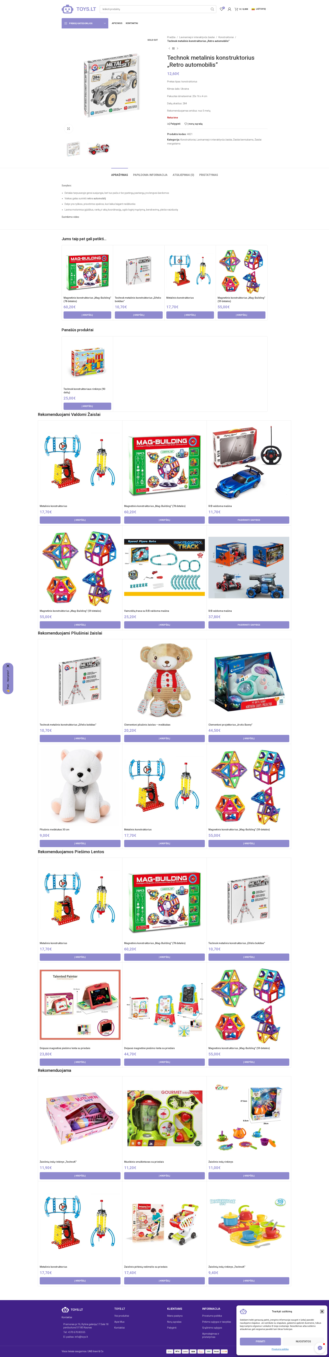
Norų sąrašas (174, 1321)
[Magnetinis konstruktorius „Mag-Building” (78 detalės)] (87, 271)
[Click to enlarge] (68, 128)
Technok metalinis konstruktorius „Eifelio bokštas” (68, 724)
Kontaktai (119, 1327)
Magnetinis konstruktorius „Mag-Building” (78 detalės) (155, 506)
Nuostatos (303, 1341)
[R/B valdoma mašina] (248, 462)
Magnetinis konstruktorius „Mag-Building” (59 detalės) (70, 611)
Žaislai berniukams (243, 139)
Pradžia (171, 37)
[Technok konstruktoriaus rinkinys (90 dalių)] (87, 362)
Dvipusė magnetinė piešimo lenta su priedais (65, 1048)
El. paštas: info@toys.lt (75, 1336)
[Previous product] (169, 49)
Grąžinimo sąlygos (212, 1327)
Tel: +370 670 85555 (74, 1332)
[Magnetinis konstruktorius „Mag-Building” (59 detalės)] (241, 271)
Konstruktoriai (226, 37)
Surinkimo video (70, 217)
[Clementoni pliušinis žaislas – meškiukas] (164, 681)
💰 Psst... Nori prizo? (8, 681)
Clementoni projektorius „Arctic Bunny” (230, 724)
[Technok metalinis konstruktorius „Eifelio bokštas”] (139, 271)
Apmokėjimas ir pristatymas (210, 1335)
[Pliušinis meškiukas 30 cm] (80, 786)
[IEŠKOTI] (212, 9)
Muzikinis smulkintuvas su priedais (144, 1161)
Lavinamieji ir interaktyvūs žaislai (197, 37)
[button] (322, 1311)
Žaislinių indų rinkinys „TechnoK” (58, 1161)
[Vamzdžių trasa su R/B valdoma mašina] (164, 567)
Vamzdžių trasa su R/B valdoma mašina (146, 611)
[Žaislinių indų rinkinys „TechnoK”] (80, 1118)
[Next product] (177, 49)
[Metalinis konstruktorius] (190, 271)
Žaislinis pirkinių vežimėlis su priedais (146, 1266)
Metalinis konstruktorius (180, 297)
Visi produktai (121, 1315)
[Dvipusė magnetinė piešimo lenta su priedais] (80, 1004)
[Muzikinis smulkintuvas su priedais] (164, 1118)
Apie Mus (119, 1321)
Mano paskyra (175, 1315)
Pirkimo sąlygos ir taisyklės (216, 1321)
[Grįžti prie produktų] (173, 49)
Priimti (260, 1341)
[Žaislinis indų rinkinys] (248, 1118)
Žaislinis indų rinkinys (220, 1161)
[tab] (119, 173)
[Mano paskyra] (229, 9)
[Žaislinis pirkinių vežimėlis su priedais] (164, 1223)
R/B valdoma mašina (220, 506)
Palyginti (172, 1327)
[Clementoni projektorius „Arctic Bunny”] (248, 681)
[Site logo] (79, 8)
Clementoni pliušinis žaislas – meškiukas (147, 724)
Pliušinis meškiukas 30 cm (54, 829)
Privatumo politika (280, 1349)
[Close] (8, 666)
